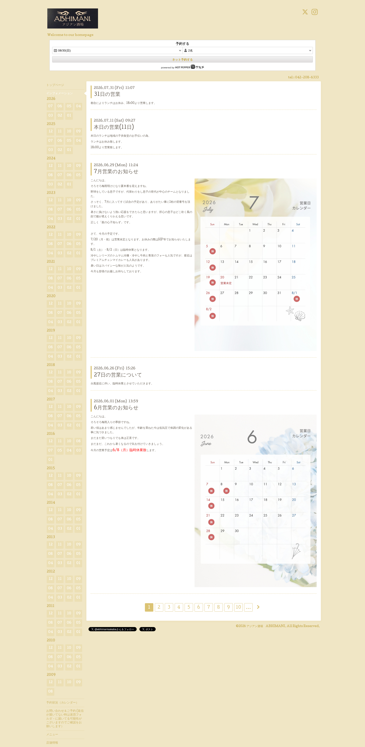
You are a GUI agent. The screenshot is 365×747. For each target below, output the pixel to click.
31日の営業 (107, 95)
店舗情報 (52, 743)
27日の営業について (118, 375)
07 (50, 106)
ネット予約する (182, 59)
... (248, 607)
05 (69, 106)
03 (50, 116)
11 (60, 131)
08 (50, 175)
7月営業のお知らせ (116, 172)
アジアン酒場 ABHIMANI (266, 626)
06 (59, 106)
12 (51, 131)
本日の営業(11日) (114, 128)
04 (78, 106)
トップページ (55, 85)
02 (60, 116)
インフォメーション (59, 93)
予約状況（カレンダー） (62, 703)
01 (69, 116)
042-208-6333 (307, 77)
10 (238, 607)
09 (78, 131)
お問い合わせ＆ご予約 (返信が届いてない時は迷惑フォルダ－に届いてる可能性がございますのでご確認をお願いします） (65, 718)
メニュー (52, 734)
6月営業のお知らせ (116, 408)
